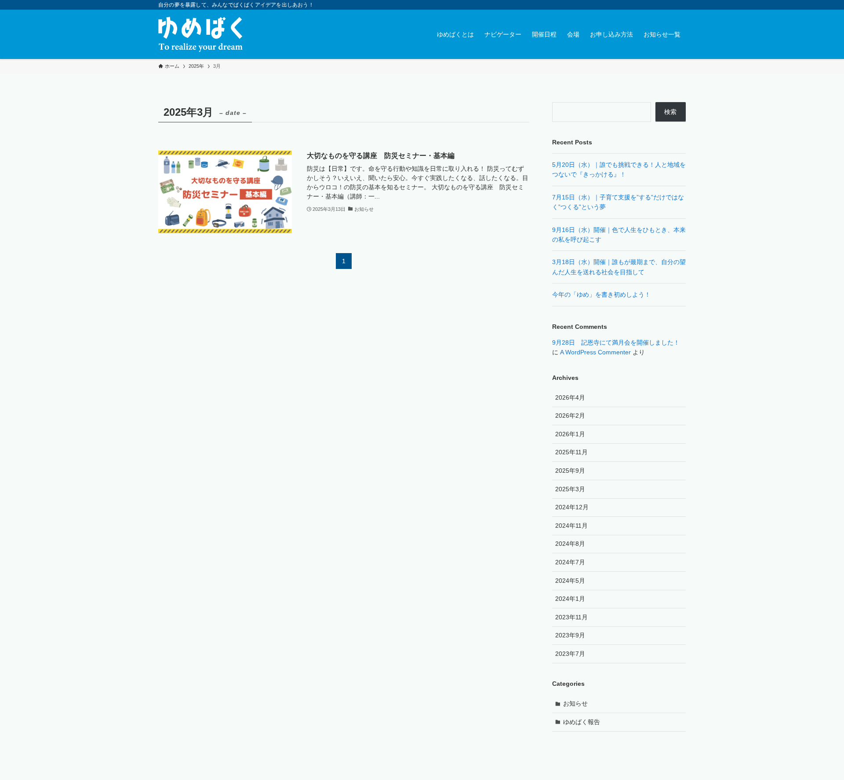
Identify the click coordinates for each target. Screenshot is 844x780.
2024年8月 (570, 543)
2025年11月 (571, 452)
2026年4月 (570, 397)
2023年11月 (571, 617)
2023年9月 (570, 635)
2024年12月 (572, 507)
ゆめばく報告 (581, 721)
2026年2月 (570, 415)
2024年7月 (570, 562)
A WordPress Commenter (595, 352)
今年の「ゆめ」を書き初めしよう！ (601, 294)
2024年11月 (571, 525)
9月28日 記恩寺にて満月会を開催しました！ (616, 342)
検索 (670, 111)
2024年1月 (570, 598)
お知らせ (575, 703)
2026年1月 (570, 434)
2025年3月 (570, 489)
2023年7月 (570, 653)
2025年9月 (570, 470)
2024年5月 (570, 580)
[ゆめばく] (200, 34)
